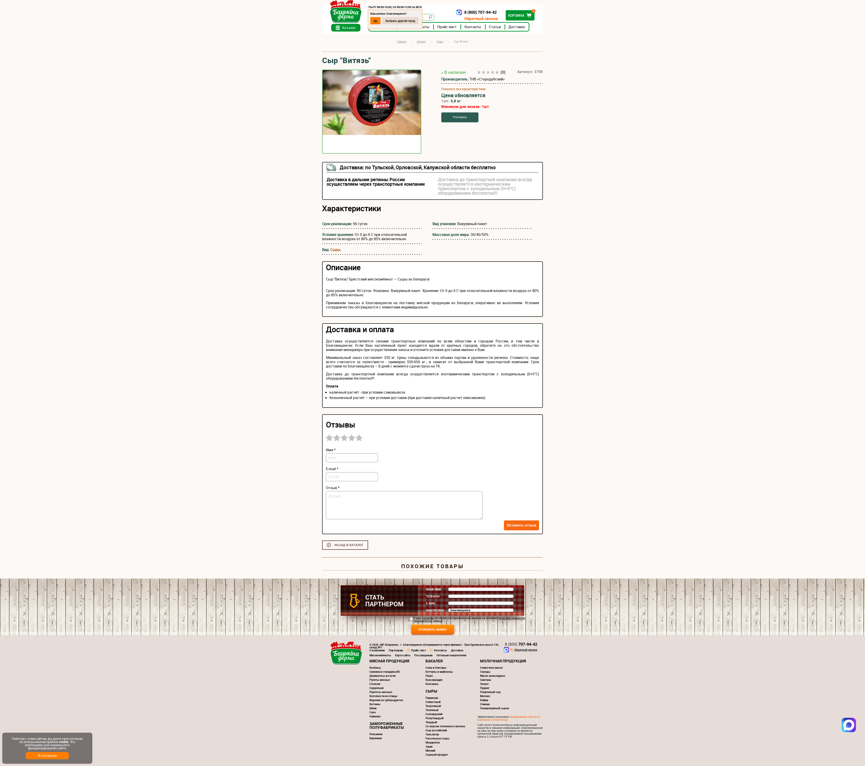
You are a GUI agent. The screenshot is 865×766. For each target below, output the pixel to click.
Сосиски (374, 684)
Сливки (485, 704)
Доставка (516, 27)
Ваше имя (433, 589)
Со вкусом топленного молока (445, 726)
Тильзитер (432, 734)
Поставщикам (423, 655)
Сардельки (376, 688)
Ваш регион (435, 610)
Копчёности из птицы (383, 696)
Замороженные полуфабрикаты (386, 725)
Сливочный (433, 702)
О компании (377, 650)
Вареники (375, 738)
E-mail (431, 603)
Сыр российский (436, 730)
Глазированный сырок (494, 708)
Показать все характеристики (463, 89)
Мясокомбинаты (380, 655)
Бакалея (434, 660)
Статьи (495, 27)
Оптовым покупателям (451, 655)
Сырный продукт (437, 754)
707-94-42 (521, 644)
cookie (63, 742)
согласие (428, 618)
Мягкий (430, 750)
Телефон (432, 596)
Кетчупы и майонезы (439, 671)
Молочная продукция (503, 660)
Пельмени (375, 734)
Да (375, 21)
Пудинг (484, 688)
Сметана (485, 680)
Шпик (373, 708)
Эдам (429, 746)
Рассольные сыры (437, 738)
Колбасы (375, 667)
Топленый (432, 710)
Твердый (431, 722)
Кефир (484, 700)
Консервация (434, 680)
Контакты (472, 27)
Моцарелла (433, 742)
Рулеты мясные (379, 680)
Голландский (434, 714)
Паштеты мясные (380, 692)
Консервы (432, 684)
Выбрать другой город (400, 21)
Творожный (433, 706)
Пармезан (432, 698)
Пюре (429, 675)
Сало (372, 712)
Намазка (374, 716)
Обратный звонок (481, 18)
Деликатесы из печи (382, 675)
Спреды (485, 671)
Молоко (485, 696)
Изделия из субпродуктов (386, 700)
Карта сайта (402, 655)
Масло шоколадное (492, 675)
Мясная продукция (389, 660)
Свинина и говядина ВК (384, 671)
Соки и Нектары (436, 667)
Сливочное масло (491, 667)
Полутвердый (435, 718)
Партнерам (396, 650)
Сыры (335, 249)
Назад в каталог (349, 545)
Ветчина (374, 704)
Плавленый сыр (490, 692)
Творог (484, 684)
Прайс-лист (447, 27)
